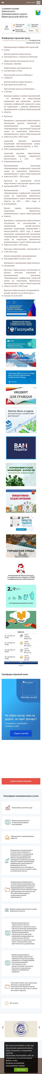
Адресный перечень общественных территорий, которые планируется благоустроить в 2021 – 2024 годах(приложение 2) (22, 157)
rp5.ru (21, 665)
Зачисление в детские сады (22, 808)
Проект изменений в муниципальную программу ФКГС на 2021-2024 (20, 257)
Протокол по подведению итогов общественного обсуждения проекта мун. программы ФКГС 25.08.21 (22, 183)
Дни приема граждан (20, 25)
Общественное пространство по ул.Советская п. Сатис (18, 69)
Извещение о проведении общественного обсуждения (22, 264)
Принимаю (21, 1070)
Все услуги (14, 1003)
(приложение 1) (22, 145)
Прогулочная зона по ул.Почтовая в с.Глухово (19, 90)
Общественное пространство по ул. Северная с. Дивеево (19, 62)
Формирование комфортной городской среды (21, 48)
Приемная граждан (34, 25)
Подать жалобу (21, 733)
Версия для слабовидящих (20, 30)
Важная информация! (21, 781)
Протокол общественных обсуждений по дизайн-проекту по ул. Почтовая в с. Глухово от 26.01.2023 (21, 293)
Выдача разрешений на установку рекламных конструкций (20, 822)
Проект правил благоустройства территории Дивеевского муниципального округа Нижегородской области (22, 212)
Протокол (8, 116)
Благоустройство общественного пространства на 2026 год (18, 83)
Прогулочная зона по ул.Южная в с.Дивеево (18, 76)
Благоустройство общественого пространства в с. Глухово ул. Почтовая (20, 55)
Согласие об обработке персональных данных (15, 1064)
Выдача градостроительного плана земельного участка (23, 910)
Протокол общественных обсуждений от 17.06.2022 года (22, 250)
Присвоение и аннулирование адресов (22, 837)
